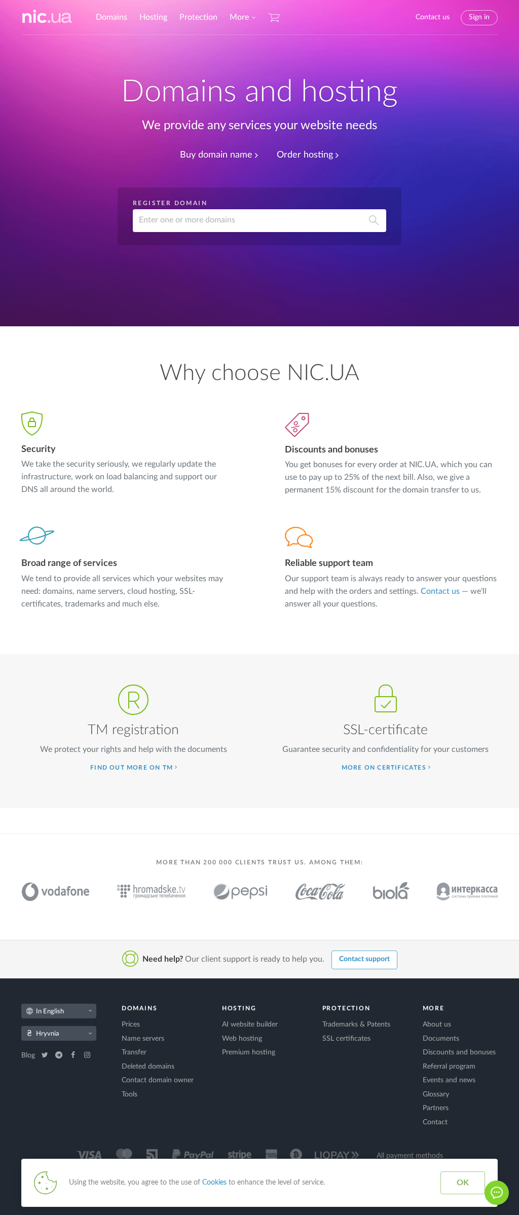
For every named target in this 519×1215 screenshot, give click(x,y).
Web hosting (242, 1038)
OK (463, 1183)
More (239, 17)
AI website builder (250, 1024)
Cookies (214, 1182)
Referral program (449, 1066)
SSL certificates (346, 1038)
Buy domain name (216, 155)
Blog (29, 1055)
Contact (435, 1122)
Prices (131, 1024)
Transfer (134, 1052)
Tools (129, 1094)
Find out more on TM (131, 768)
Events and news (449, 1080)
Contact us (433, 17)
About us (437, 1024)
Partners (436, 1108)
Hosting (153, 17)
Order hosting (305, 155)
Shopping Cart (274, 17)
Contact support (364, 959)
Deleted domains (148, 1066)
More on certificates (384, 768)
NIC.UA (47, 17)
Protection (198, 17)
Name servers (143, 1038)
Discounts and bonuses (459, 1052)
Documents (441, 1038)
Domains (111, 17)
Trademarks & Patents (356, 1024)
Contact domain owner (158, 1080)
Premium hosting (248, 1052)
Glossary (436, 1094)
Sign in (479, 17)
